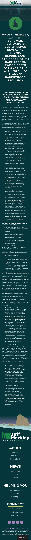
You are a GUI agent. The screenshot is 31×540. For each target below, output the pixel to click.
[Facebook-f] (9, 522)
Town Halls (15, 509)
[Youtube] (17, 522)
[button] (15, 6)
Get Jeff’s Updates (15, 512)
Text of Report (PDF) (15, 105)
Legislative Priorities (15, 456)
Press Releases (15, 471)
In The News (15, 474)
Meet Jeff (15, 452)
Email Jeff (15, 493)
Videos (15, 477)
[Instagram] (13, 522)
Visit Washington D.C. (15, 496)
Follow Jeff (15, 515)
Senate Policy (12, 528)
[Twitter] (21, 522)
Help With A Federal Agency (15, 490)
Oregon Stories (15, 459)
